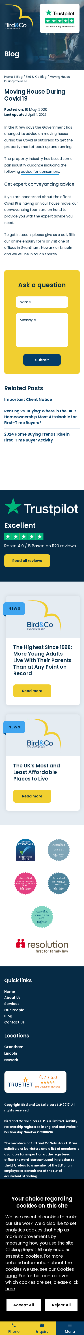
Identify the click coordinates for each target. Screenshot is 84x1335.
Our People (14, 1010)
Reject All (61, 1305)
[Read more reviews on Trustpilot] (59, 12)
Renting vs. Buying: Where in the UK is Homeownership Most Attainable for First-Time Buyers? (40, 416)
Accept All (23, 1305)
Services (11, 1003)
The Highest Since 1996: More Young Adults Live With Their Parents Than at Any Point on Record (42, 660)
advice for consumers (40, 171)
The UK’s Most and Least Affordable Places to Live (36, 772)
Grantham (13, 1046)
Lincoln (10, 1053)
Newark (11, 1059)
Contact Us (14, 1022)
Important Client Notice (28, 399)
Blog (19, 77)
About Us (12, 997)
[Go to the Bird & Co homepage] (18, 19)
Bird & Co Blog (36, 77)
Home (8, 77)
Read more (32, 690)
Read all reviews (27, 560)
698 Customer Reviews (47, 1086)
